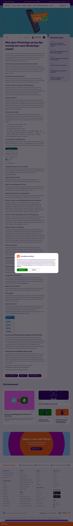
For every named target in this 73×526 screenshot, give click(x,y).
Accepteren (22, 269)
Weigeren (34, 269)
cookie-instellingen (28, 265)
